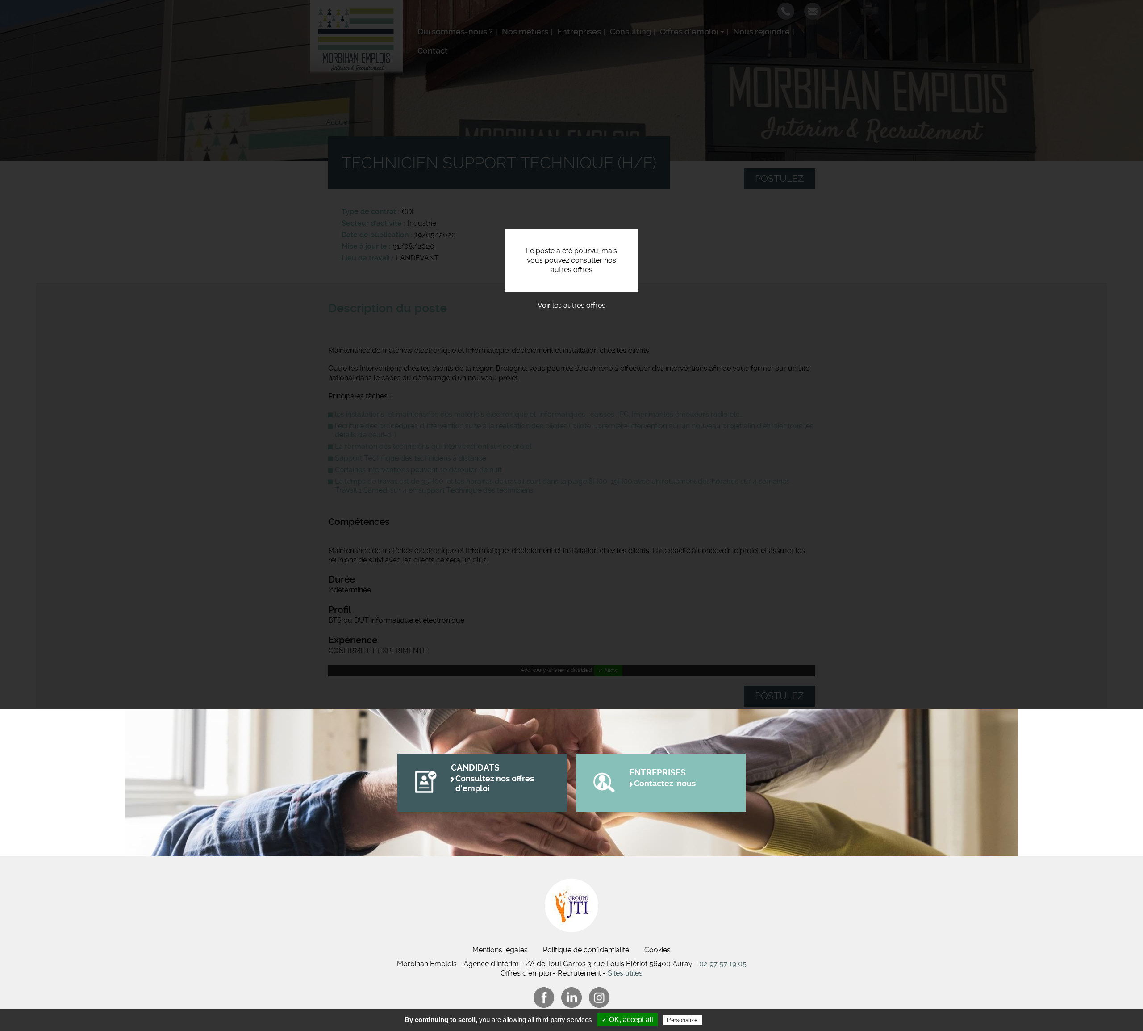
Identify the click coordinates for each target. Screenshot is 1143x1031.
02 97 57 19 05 (723, 964)
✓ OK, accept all (627, 1019)
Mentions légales (500, 950)
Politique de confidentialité (586, 950)
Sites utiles (625, 973)
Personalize (682, 1020)
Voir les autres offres (571, 305)
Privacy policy (725, 1019)
